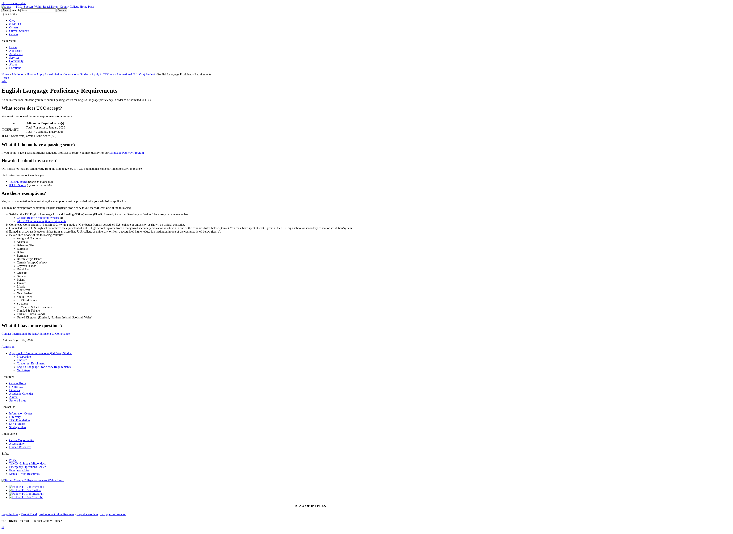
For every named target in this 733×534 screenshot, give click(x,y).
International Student (76, 74)
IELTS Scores (17, 185)
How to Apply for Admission (44, 74)
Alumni (13, 397)
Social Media (17, 423)
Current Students (19, 30)
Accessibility (17, 443)
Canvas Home (17, 383)
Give (12, 20)
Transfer (22, 360)
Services (14, 57)
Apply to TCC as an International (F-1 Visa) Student (123, 74)
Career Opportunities (21, 440)
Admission (15, 50)
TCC (15, 24)
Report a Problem (87, 514)
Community (16, 61)
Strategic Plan (17, 427)
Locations (15, 67)
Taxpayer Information (113, 514)
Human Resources (20, 447)
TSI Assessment (345, 505)
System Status (17, 400)
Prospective (24, 356)
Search (15, 10)
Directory (15, 416)
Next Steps (23, 370)
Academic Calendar (21, 393)
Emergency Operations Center (27, 467)
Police (13, 460)
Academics (16, 54)
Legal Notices (10, 514)
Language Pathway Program (126, 152)
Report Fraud (29, 514)
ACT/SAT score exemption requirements (41, 221)
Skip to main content (14, 3)
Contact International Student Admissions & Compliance (36, 333)
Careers (13, 27)
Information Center (20, 413)
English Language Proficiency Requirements (44, 366)
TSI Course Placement (372, 505)
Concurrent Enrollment (30, 363)
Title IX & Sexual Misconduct (27, 463)
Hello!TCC (16, 386)
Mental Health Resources (24, 473)
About (13, 64)
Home (13, 47)
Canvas (13, 34)
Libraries (14, 390)
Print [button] (4, 81)
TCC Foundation (19, 420)
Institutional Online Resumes (56, 514)
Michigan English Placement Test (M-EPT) (416, 505)
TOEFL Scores (18, 181)
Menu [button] (6, 10)
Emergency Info (19, 470)
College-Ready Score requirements (38, 217)
